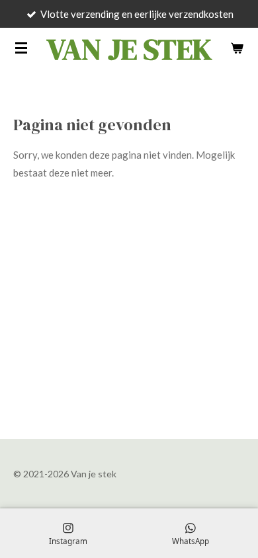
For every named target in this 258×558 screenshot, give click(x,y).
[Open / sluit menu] (21, 47)
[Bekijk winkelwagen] (236, 47)
